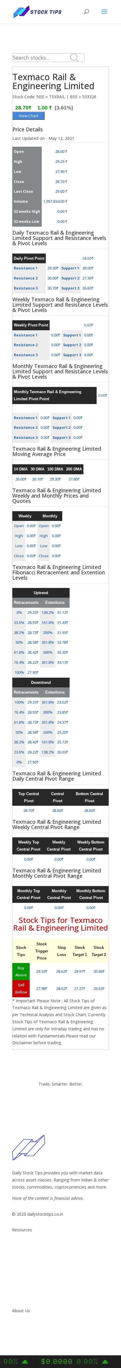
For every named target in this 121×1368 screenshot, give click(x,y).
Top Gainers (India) (30, 1295)
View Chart (28, 115)
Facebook (21, 1341)
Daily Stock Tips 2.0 (30, 1245)
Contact (20, 1326)
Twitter (19, 1333)
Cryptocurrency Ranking (35, 1266)
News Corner (24, 1253)
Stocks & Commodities (34, 1260)
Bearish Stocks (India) (33, 1281)
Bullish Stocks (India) (32, 1274)
